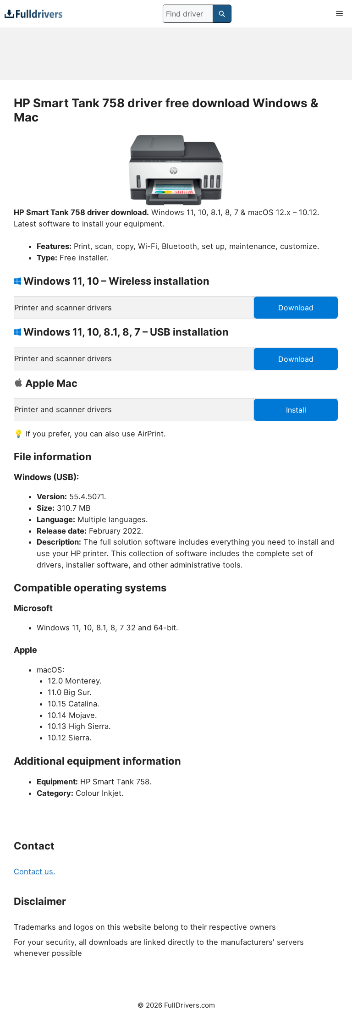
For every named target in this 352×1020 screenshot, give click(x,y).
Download (296, 307)
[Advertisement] (176, 53)
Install (296, 409)
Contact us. (34, 871)
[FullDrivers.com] (33, 13)
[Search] (222, 13)
